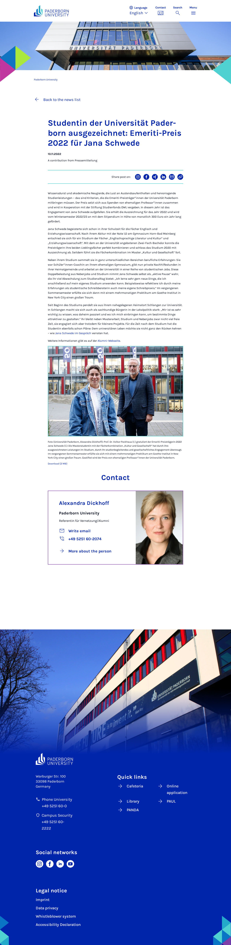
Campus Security (57, 815)
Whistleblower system (56, 916)
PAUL (171, 801)
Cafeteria (135, 786)
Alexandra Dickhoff (84, 503)
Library (133, 801)
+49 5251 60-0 (54, 806)
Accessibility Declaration (58, 924)
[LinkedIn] (60, 863)
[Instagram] (39, 863)
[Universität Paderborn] (54, 759)
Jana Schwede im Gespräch (73, 333)
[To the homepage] (51, 10)
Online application (177, 789)
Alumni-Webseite (109, 340)
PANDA (133, 810)
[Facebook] (50, 863)
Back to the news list (61, 99)
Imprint (42, 899)
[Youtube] (70, 863)
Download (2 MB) (57, 463)
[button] (140, 10)
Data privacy (47, 908)
